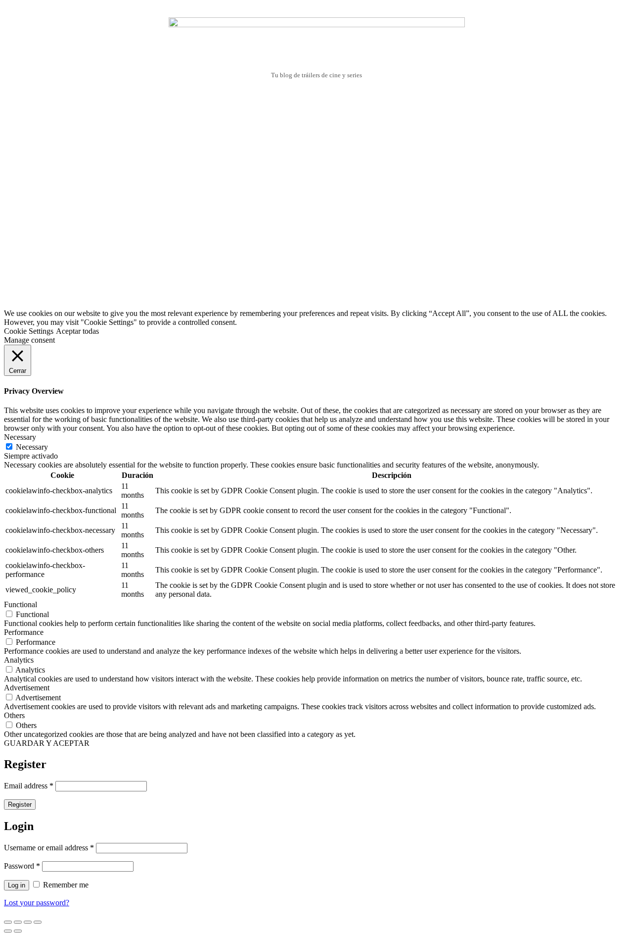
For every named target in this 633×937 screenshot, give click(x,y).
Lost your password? (36, 902)
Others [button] (14, 715)
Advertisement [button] (26, 687)
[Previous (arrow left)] (8, 931)
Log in (16, 885)
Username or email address (49, 847)
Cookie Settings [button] (28, 331)
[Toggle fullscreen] (28, 922)
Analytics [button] (19, 660)
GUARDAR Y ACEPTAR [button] (47, 743)
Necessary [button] (20, 437)
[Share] (18, 922)
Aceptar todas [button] (77, 331)
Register (20, 804)
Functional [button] (20, 604)
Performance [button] (24, 632)
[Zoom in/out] (38, 922)
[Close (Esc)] (8, 922)
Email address (28, 785)
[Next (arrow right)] (18, 931)
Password (22, 866)
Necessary (32, 447)
